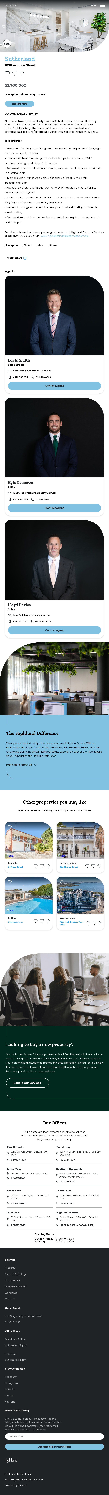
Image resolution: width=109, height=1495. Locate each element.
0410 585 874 (20, 377)
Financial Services (15, 1286)
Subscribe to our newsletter (54, 1446)
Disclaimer (10, 1474)
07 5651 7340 (18, 1225)
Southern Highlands (69, 1168)
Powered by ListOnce (16, 1485)
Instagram (11, 1383)
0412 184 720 (20, 621)
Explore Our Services (27, 1083)
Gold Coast (14, 1212)
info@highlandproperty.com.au (23, 1316)
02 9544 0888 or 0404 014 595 (76, 1225)
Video (24, 94)
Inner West (14, 1168)
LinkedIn (9, 1389)
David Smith (19, 360)
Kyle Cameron (20, 482)
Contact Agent (54, 385)
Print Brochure (15, 257)
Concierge (11, 1293)
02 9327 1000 (67, 1159)
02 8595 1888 (18, 1178)
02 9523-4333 (43, 621)
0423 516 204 (20, 499)
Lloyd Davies (19, 604)
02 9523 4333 (43, 377)
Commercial (12, 1280)
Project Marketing (15, 1274)
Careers (10, 1299)
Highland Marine (67, 1212)
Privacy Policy (24, 1474)
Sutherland (14, 1190)
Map (33, 94)
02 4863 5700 (67, 1181)
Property (10, 1268)
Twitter (9, 1395)
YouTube (10, 1401)
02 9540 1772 (67, 1203)
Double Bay (63, 1147)
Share (42, 94)
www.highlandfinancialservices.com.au (64, 236)
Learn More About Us (19, 764)
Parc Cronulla (15, 1147)
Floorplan (12, 94)
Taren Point (63, 1190)
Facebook (11, 1376)
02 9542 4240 (43, 499)
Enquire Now (19, 103)
